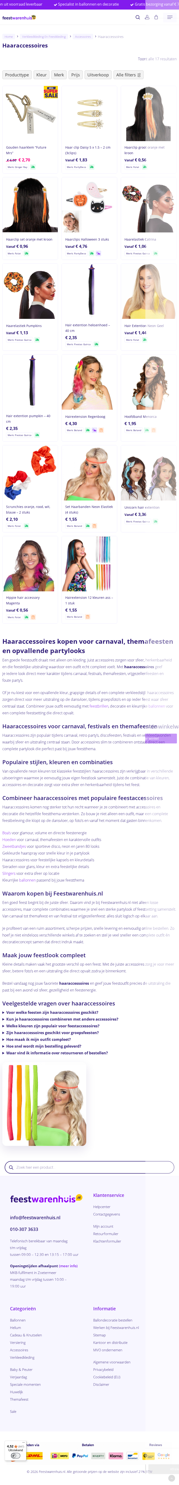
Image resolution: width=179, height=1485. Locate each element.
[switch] (15, 1455)
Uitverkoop (98, 75)
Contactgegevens (106, 1214)
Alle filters (126, 75)
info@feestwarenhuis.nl (35, 1218)
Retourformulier (105, 1233)
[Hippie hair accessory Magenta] (30, 563)
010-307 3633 (24, 1229)
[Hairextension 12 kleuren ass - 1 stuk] (89, 563)
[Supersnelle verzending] (33, 167)
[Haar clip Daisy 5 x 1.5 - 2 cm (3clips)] (89, 113)
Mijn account (103, 1226)
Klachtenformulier (107, 1241)
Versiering (18, 1342)
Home (9, 36)
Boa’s (6, 832)
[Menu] (23, 1443)
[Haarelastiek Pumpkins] (30, 291)
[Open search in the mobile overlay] (89, 1167)
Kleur (41, 75)
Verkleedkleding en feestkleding (44, 36)
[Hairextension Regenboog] (89, 382)
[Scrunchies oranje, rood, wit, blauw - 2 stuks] (30, 473)
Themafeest (19, 1399)
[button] (170, 17)
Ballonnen (18, 1320)
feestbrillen (99, 706)
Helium (15, 1327)
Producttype (17, 75)
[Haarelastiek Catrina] (148, 204)
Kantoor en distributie (110, 1342)
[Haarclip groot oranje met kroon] (148, 113)
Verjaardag (18, 1377)
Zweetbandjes (14, 846)
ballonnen (156, 706)
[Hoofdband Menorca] (148, 382)
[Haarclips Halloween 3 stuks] (89, 204)
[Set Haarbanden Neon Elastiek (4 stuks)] (89, 473)
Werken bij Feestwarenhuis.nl (116, 1327)
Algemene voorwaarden (112, 1362)
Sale (13, 1411)
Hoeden (9, 839)
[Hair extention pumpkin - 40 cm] (30, 382)
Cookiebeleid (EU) (106, 1377)
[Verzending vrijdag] (98, 253)
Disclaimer (101, 1384)
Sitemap (99, 1335)
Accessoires (83, 36)
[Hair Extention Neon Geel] (148, 291)
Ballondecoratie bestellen (112, 1320)
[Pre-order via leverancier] (101, 430)
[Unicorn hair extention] (148, 473)
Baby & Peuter (21, 1369)
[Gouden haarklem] (30, 113)
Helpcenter (101, 1206)
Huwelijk (16, 1392)
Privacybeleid (103, 1369)
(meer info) (68, 1266)
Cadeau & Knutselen (26, 1335)
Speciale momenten (25, 1384)
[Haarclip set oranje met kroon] (30, 204)
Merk (59, 75)
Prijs (75, 75)
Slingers (8, 873)
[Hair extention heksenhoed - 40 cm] (89, 291)
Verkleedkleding (22, 1357)
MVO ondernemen (107, 1350)
